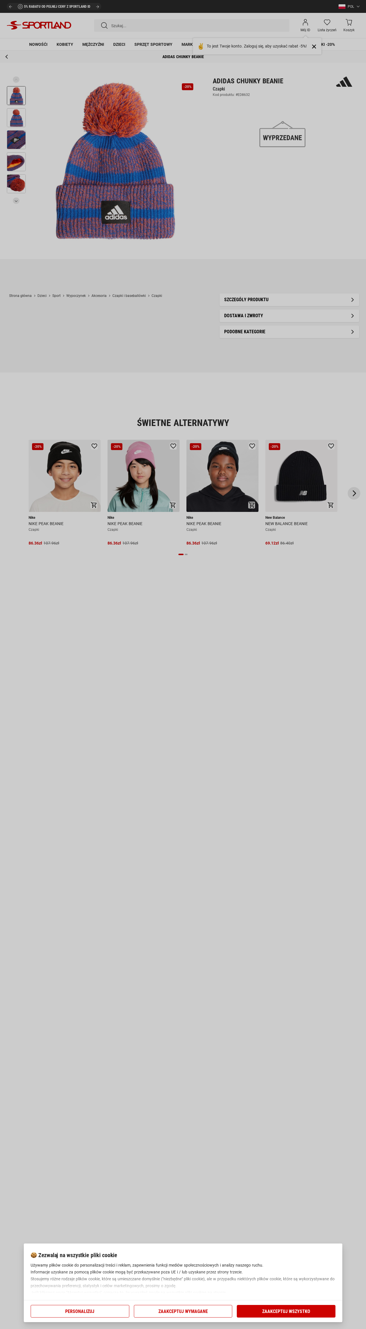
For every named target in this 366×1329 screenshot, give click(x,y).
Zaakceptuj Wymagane (183, 1311)
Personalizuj (79, 1311)
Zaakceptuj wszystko (286, 1311)
